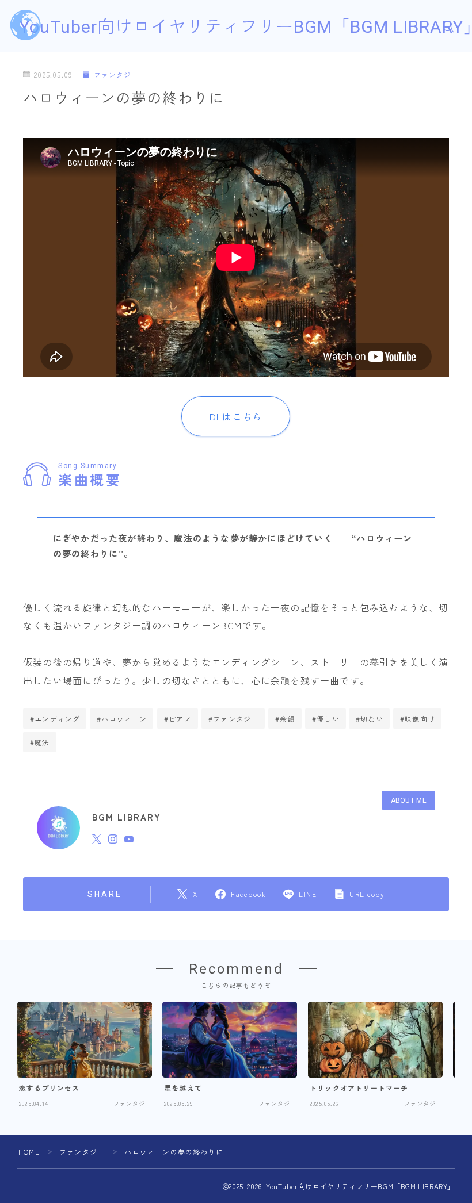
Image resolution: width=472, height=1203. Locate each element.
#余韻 (285, 718)
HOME (29, 1151)
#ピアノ (178, 718)
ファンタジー (116, 75)
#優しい (326, 718)
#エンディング (55, 718)
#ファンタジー (233, 718)
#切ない (369, 718)
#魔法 (40, 742)
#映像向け (417, 718)
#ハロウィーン (122, 718)
